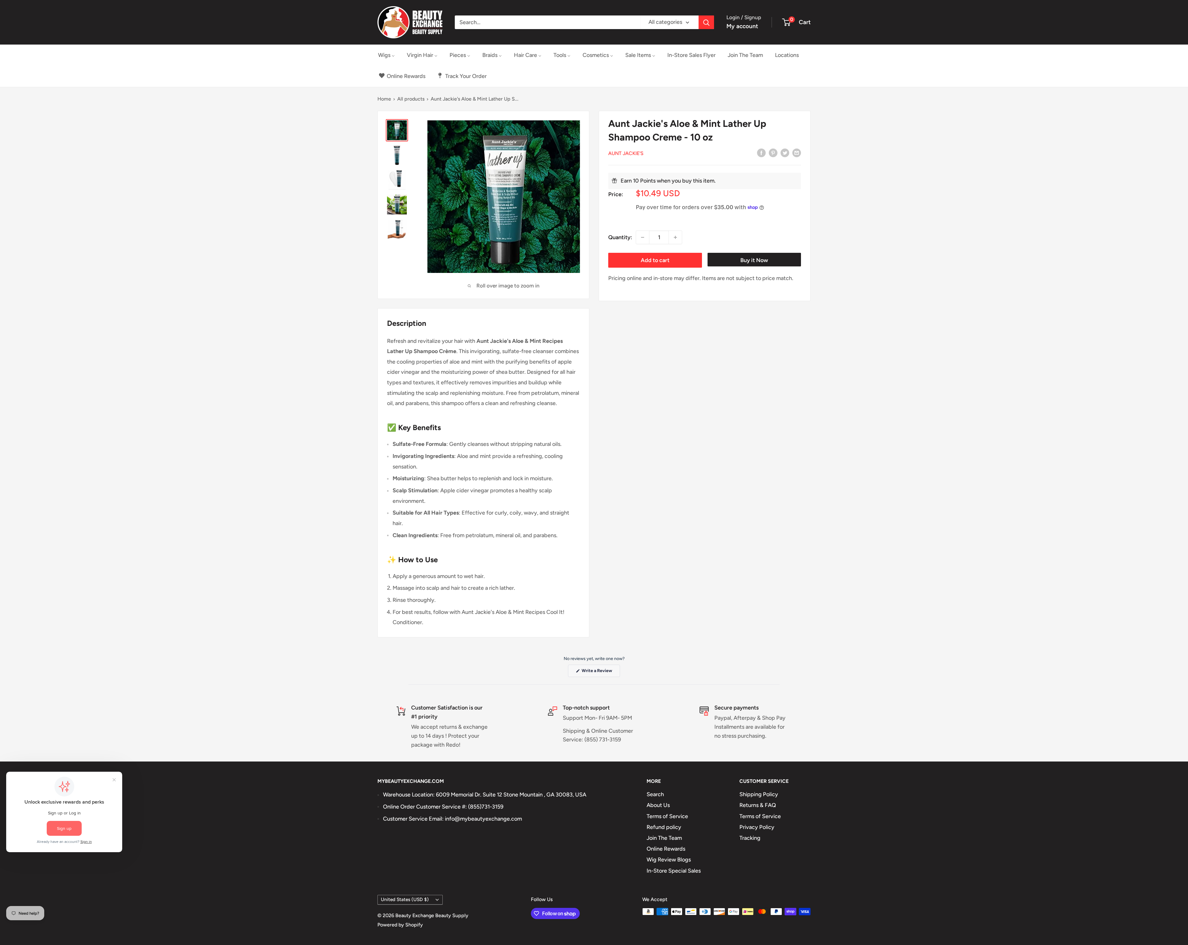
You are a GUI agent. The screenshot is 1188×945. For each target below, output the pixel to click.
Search (655, 794)
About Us (658, 805)
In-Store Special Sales (674, 870)
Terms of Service (667, 816)
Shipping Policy (758, 794)
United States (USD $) (405, 899)
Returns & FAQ (757, 805)
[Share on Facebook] (761, 152)
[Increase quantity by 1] (675, 237)
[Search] (706, 22)
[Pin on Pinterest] (773, 152)
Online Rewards (666, 848)
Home (384, 99)
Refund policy (664, 827)
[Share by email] (796, 152)
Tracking (749, 838)
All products (410, 99)
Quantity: (620, 237)
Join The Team (664, 838)
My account (742, 26)
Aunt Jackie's (626, 153)
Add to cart (655, 260)
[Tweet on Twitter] (785, 152)
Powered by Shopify (400, 925)
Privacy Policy (756, 827)
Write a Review (600, 672)
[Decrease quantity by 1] (642, 237)
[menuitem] (386, 55)
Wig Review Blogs (669, 859)
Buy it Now (754, 260)
